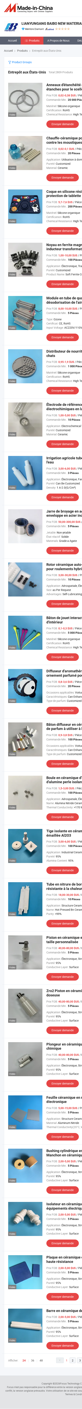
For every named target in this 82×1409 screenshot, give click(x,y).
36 (32, 1360)
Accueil (12, 40)
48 (41, 1360)
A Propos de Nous (58, 40)
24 (24, 1360)
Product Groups (21, 62)
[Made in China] (29, 7)
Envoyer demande (63, 124)
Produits (34, 40)
